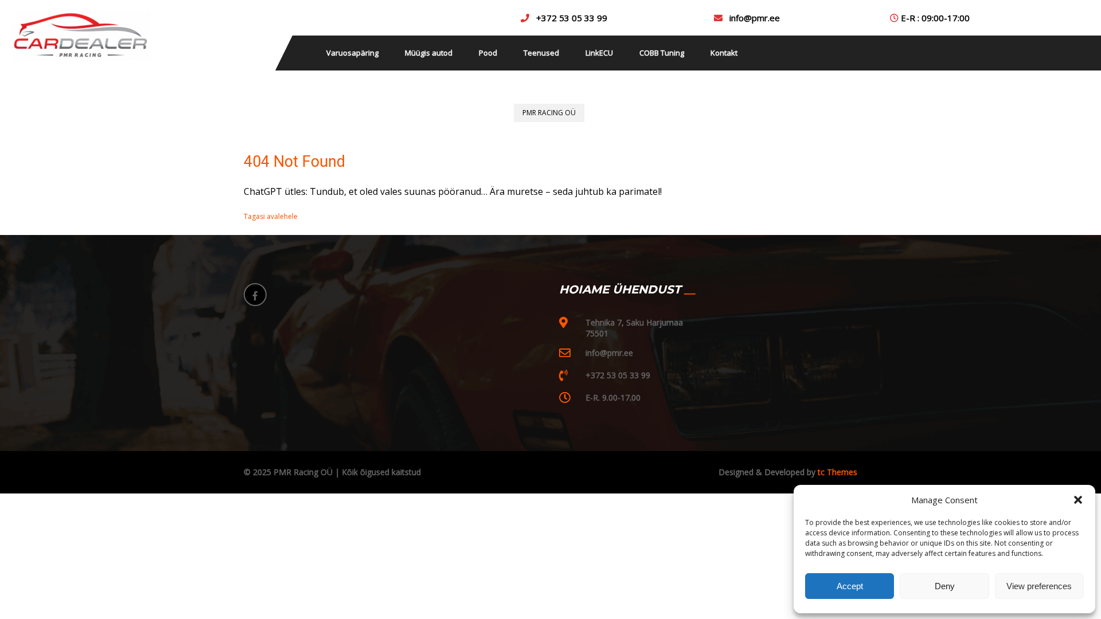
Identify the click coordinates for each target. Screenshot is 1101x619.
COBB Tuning (661, 53)
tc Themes (836, 472)
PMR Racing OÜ (549, 112)
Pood (488, 53)
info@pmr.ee (754, 17)
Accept (850, 586)
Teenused (541, 53)
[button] (1078, 500)
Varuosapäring (352, 53)
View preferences (1039, 586)
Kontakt (723, 53)
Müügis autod (428, 53)
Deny (945, 586)
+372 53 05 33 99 (571, 17)
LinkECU (599, 53)
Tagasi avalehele (271, 216)
